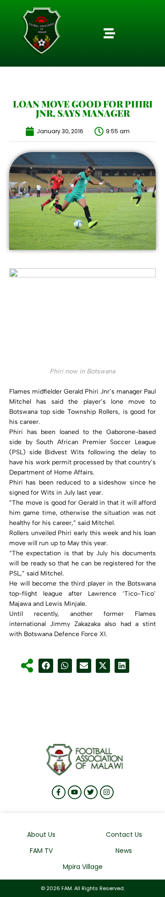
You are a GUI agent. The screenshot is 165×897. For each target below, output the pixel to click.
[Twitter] (91, 792)
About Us (41, 834)
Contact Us (124, 834)
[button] (109, 33)
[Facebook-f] (59, 792)
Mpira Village (83, 866)
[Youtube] (75, 792)
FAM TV (41, 850)
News (124, 850)
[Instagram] (107, 792)
